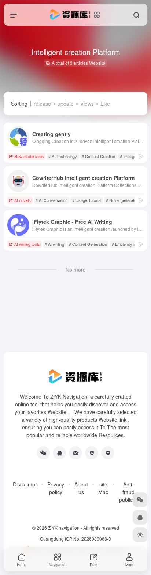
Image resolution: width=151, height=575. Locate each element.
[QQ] (59, 452)
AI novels (22, 200)
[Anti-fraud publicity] (107, 452)
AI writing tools (27, 244)
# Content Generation (88, 244)
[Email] (75, 452)
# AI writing (54, 244)
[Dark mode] (140, 534)
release (42, 103)
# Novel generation (122, 200)
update (66, 103)
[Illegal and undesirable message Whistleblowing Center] (91, 452)
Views (87, 103)
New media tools (29, 156)
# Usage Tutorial (86, 200)
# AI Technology (62, 156)
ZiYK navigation (64, 528)
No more (76, 269)
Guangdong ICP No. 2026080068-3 (75, 538)
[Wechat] (43, 452)
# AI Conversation (51, 200)
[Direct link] (141, 156)
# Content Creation (98, 156)
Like (105, 103)
